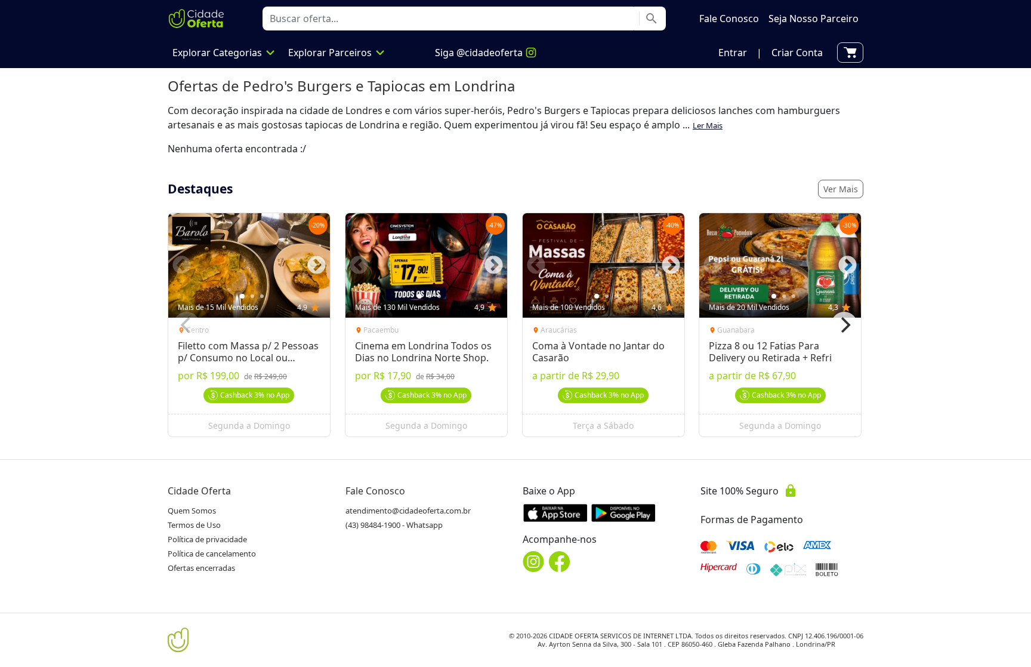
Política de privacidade (207, 539)
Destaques (200, 188)
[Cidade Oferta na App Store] (555, 512)
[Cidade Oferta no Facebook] (559, 561)
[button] (732, 52)
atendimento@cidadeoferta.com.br (408, 510)
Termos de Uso (194, 525)
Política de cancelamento (212, 553)
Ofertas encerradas (201, 568)
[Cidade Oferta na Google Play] (623, 512)
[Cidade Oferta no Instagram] (533, 561)
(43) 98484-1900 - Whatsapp (394, 525)
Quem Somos (192, 510)
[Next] (844, 325)
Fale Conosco (375, 490)
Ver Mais (840, 189)
